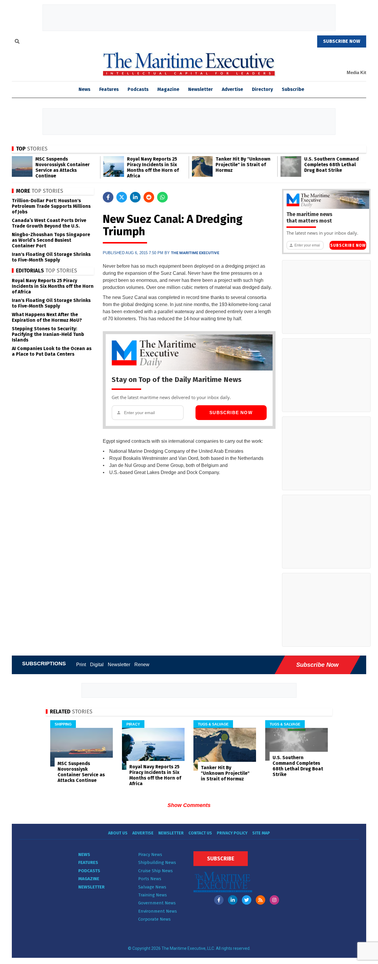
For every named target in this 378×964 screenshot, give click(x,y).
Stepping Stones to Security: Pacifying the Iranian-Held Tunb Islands (48, 334)
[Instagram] (274, 900)
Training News (152, 895)
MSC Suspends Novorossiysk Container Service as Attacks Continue (62, 167)
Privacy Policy (232, 833)
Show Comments (189, 805)
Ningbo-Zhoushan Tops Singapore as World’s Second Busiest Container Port (51, 240)
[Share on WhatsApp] (162, 197)
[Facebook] (219, 900)
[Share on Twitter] (121, 197)
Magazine (168, 89)
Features (109, 89)
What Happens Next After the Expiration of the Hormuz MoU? (47, 317)
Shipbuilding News (157, 862)
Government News (157, 903)
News (84, 854)
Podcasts (138, 89)
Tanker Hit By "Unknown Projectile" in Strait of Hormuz (243, 164)
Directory (262, 89)
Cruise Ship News (155, 870)
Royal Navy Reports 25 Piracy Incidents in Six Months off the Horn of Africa (153, 167)
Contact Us (200, 833)
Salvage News (152, 887)
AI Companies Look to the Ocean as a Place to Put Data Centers (52, 351)
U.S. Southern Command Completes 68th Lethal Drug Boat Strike (331, 164)
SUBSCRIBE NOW (341, 41)
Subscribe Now (230, 412)
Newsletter (200, 89)
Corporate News (154, 919)
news (84, 89)
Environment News (157, 911)
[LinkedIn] (232, 900)
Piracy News (150, 854)
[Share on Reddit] (149, 197)
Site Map (261, 833)
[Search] (17, 42)
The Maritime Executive (195, 253)
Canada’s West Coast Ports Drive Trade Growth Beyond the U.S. (49, 223)
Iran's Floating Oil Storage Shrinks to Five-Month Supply (51, 257)
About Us (118, 833)
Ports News (149, 878)
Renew (141, 664)
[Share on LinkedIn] (135, 197)
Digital (97, 664)
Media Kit (356, 72)
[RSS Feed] (260, 900)
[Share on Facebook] (108, 197)
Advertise (232, 89)
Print (81, 664)
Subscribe (293, 89)
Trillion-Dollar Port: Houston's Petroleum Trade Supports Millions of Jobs (51, 206)
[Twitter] (246, 900)
